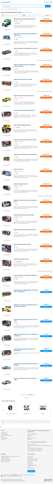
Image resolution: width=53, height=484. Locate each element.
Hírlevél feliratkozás (5, 457)
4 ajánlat (46, 22)
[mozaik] (26, 15)
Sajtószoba (3, 439)
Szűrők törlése (30, 12)
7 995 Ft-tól (46, 110)
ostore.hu (46, 293)
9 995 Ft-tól (46, 95)
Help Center (30, 457)
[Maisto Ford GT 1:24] (7, 173)
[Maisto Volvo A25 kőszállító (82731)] (7, 129)
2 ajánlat (46, 37)
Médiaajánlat (30, 462)
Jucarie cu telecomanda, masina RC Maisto (12, 476)
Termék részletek (7, 300)
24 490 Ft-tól (46, 215)
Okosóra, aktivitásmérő (10, 413)
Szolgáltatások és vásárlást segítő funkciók (10, 456)
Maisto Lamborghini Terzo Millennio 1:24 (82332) (25, 48)
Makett (42, 413)
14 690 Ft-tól (46, 33)
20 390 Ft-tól (46, 244)
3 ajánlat (46, 99)
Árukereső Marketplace (32, 460)
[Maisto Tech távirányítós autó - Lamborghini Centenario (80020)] (7, 69)
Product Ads (30, 461)
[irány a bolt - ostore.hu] (7, 294)
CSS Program (30, 464)
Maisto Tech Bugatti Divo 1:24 (21, 184)
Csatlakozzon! (31, 471)
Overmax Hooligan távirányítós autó (35, 449)
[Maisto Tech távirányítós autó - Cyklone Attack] (7, 158)
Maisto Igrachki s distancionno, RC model (26, 474)
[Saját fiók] (51, 2)
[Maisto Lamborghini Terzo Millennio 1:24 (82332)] (7, 52)
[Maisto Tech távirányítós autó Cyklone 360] (7, 114)
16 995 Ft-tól (46, 64)
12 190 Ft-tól (46, 139)
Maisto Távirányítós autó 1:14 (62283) (23, 79)
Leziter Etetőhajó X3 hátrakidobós (34, 450)
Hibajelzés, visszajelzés (6, 460)
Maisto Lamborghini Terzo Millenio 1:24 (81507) (25, 275)
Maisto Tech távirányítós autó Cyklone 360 (24, 110)
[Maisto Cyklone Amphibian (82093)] (7, 248)
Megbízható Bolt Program (32, 459)
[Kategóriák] (45, 2)
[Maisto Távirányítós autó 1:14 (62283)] (7, 83)
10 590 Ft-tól (46, 19)
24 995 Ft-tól (46, 125)
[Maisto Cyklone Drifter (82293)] (7, 263)
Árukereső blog (4, 438)
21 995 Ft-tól (46, 79)
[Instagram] (48, 479)
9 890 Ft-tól (46, 169)
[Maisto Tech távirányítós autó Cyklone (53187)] (7, 144)
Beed (28, 466)
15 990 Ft (46, 290)
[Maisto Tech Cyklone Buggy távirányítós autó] (7, 234)
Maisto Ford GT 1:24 (18, 169)
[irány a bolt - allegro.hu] (7, 323)
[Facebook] (45, 479)
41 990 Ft (46, 304)
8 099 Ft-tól (46, 184)
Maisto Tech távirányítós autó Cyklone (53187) (25, 139)
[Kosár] (49, 2)
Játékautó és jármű (31, 438)
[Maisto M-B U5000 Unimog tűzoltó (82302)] (7, 219)
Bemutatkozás (4, 432)
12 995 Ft (46, 363)
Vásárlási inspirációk (5, 459)
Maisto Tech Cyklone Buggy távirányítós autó (25, 229)
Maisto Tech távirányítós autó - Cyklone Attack (25, 154)
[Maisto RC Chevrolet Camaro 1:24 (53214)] (7, 100)
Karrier (2, 436)
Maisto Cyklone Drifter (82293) (21, 259)
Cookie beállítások (5, 461)
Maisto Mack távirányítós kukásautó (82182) (24, 19)
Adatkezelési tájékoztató (6, 479)
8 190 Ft (46, 334)
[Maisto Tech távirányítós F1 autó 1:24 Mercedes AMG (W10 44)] (7, 38)
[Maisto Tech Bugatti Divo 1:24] (7, 188)
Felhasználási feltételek (17, 479)
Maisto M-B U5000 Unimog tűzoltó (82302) (24, 215)
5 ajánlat (46, 83)
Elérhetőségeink (4, 434)
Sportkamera (26, 413)
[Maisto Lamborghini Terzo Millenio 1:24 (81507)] (7, 279)
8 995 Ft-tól (46, 200)
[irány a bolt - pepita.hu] (7, 368)
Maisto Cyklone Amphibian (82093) (22, 244)
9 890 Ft (46, 378)
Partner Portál (30, 456)
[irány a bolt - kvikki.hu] (7, 338)
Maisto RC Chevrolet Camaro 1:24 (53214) (24, 95)
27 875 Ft (46, 319)
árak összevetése (46, 20)
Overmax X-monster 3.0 (32, 444)
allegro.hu (46, 323)
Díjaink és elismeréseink (6, 435)
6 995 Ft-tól (46, 275)
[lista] (24, 15)
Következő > (30, 394)
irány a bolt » (46, 292)
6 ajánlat (46, 52)
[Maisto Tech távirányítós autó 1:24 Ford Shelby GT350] (7, 204)
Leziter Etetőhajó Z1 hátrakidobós (34, 448)
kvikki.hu (46, 352)
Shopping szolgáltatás (32, 465)
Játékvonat (29, 439)
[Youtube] (51, 479)
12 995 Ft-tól (46, 154)
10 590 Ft (46, 349)
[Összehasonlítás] (47, 2)
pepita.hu (46, 367)
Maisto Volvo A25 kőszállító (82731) (22, 125)
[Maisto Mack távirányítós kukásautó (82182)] (7, 23)
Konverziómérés (30, 468)
